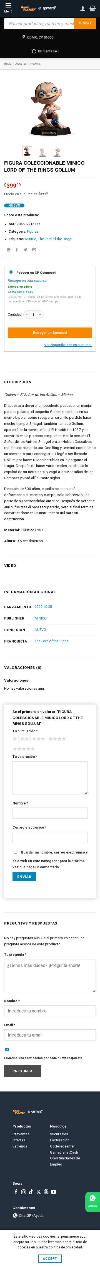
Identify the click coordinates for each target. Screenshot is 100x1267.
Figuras (35, 63)
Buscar (85, 23)
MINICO (41, 618)
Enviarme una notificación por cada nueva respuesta (43, 1058)
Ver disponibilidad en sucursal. (68, 345)
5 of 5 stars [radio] (23, 749)
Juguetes (21, 63)
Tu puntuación (25, 731)
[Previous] (30, 108)
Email (9, 1025)
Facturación (59, 1140)
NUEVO (40, 630)
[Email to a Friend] (34, 250)
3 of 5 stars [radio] (37, 739)
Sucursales (59, 1134)
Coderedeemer (62, 1146)
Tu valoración (24, 757)
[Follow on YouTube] (53, 1192)
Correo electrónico (29, 827)
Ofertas (18, 1140)
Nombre (20, 803)
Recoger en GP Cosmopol (36, 273)
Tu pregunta (15, 954)
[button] (92, 8)
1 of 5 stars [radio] (14, 739)
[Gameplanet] (38, 8)
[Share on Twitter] (25, 250)
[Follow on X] (38, 1192)
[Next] (70, 108)
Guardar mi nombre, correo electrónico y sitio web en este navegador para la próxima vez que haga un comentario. (50, 859)
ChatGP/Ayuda (31, 1215)
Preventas (20, 1134)
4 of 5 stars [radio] (56, 739)
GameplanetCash (64, 1152)
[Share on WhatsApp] (8, 250)
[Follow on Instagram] (23, 1192)
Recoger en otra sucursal (28, 281)
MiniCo (30, 239)
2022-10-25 (43, 607)
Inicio (7, 63)
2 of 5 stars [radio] (23, 739)
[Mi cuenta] (83, 8)
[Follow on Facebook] (16, 1192)
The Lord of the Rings (55, 239)
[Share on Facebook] (17, 250)
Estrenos (19, 1146)
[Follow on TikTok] (31, 1192)
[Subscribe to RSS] (46, 1192)
